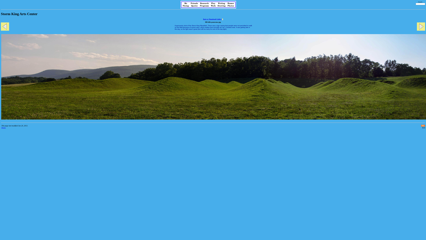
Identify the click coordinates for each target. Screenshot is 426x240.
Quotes (194, 6)
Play (213, 3)
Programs (204, 6)
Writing (221, 3)
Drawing (222, 6)
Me (185, 3)
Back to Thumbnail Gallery (212, 19)
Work (213, 6)
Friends (194, 3)
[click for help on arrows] (222, 19)
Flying (186, 6)
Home (3, 128)
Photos (231, 6)
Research (204, 3)
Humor (231, 3)
